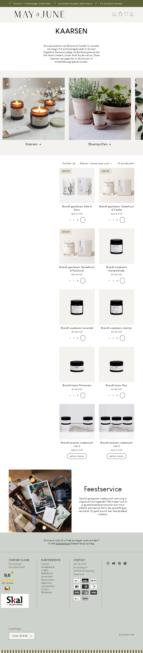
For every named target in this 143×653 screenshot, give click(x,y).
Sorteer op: (69, 163)
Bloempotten (97, 144)
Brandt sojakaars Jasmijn (116, 327)
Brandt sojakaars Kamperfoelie (116, 269)
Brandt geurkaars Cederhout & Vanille (116, 208)
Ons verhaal (15, 564)
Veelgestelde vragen (48, 569)
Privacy (45, 589)
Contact (45, 564)
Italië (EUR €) (20, 636)
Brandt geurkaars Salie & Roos (77, 208)
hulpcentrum (63, 543)
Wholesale (46, 592)
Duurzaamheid (17, 567)
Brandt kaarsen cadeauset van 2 (77, 444)
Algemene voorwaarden (48, 584)
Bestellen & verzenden (47, 575)
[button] (113, 14)
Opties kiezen (77, 456)
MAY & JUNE (129, 635)
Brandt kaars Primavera (77, 385)
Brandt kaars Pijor (116, 385)
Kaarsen (31, 144)
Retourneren (47, 579)
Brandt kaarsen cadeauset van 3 (116, 444)
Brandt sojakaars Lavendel (77, 327)
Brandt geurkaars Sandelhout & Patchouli (77, 269)
